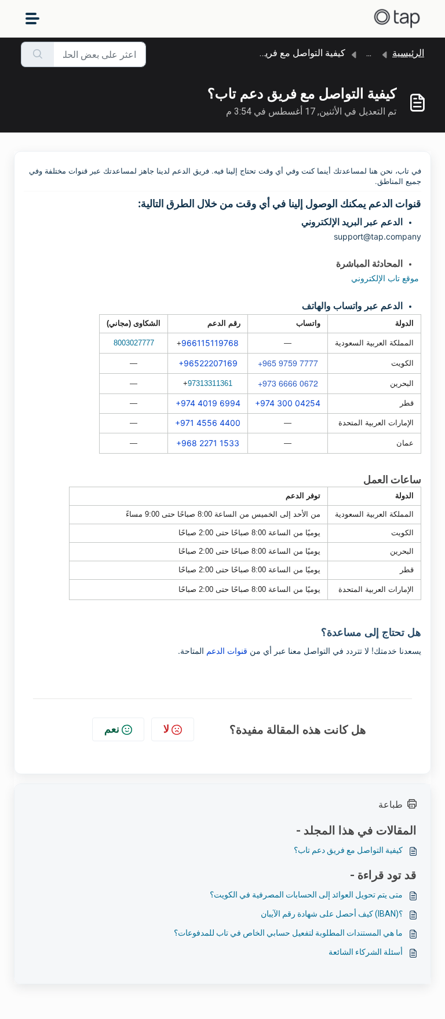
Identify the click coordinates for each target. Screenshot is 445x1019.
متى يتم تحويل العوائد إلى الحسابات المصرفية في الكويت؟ (306, 894)
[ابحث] (37, 54)
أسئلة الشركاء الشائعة (366, 952)
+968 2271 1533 (207, 443)
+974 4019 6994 (208, 403)
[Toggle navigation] (32, 18)
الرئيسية (408, 52)
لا (166, 729)
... (368, 52)
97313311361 (210, 383)
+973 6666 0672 (288, 383)
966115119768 (210, 343)
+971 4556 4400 (207, 423)
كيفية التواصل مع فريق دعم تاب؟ (348, 850)
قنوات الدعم (228, 650)
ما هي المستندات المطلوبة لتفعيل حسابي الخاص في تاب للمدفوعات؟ (288, 932)
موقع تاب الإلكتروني (385, 278)
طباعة (390, 804)
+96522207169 (208, 363)
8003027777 (134, 343)
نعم (111, 729)
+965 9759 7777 (288, 363)
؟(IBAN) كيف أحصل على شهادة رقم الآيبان (332, 913)
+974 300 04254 (287, 403)
